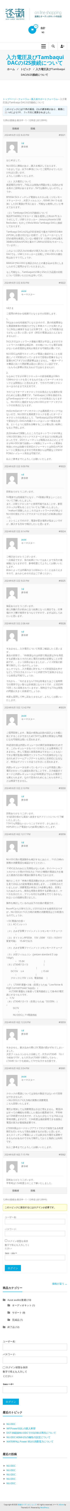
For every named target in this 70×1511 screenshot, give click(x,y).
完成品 (15, 1319)
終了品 (11, 1327)
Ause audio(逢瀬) (17, 1300)
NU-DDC (11, 1424)
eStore (61, 1504)
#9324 (62, 531)
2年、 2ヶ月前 (25, 112)
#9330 (62, 788)
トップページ (9, 99)
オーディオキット (22, 1305)
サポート (17, 1312)
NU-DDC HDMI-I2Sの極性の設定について (28, 1437)
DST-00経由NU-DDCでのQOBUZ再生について (31, 1432)
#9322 (62, 282)
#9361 (62, 1068)
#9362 (62, 1154)
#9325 (62, 580)
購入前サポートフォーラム (44, 99)
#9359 (62, 1022)
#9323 (62, 466)
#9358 (62, 834)
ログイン (13, 1268)
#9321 (62, 135)
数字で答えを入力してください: (17, 1246)
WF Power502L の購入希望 (21, 1428)
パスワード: (11, 1229)
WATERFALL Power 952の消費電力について (30, 1441)
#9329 (62, 707)
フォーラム (23, 99)
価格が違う (59, 1283)
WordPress (44, 1507)
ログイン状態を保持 (18, 1241)
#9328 (62, 623)
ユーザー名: (11, 1217)
